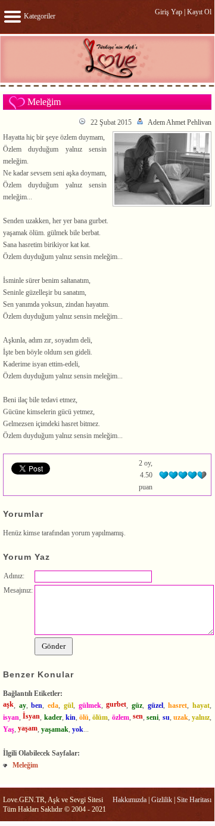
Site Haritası (194, 800)
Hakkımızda (130, 800)
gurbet (116, 704)
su (166, 717)
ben (36, 705)
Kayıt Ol (199, 12)
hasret (177, 705)
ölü (84, 717)
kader (53, 717)
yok (77, 729)
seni (152, 717)
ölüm (100, 717)
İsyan (31, 716)
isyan (11, 717)
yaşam (28, 728)
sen (138, 716)
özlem (120, 717)
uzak (180, 717)
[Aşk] (107, 86)
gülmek (90, 705)
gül (68, 705)
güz (137, 705)
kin (71, 717)
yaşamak (54, 729)
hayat (201, 705)
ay (22, 705)
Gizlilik (161, 800)
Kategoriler (38, 16)
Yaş (8, 729)
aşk (8, 704)
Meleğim (25, 765)
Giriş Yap (168, 12)
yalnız (201, 717)
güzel (155, 705)
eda (53, 705)
